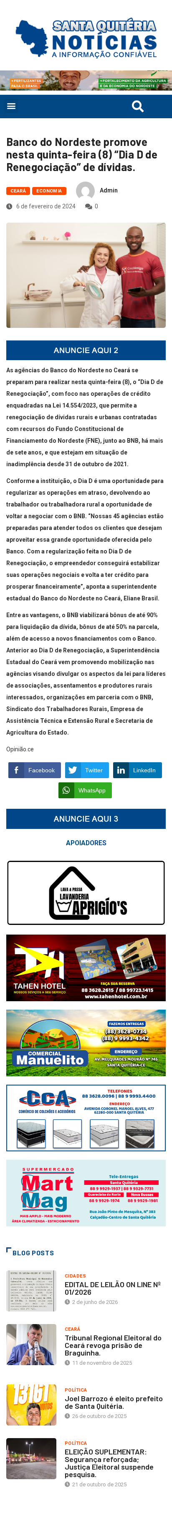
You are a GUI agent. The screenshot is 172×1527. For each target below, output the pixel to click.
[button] (11, 106)
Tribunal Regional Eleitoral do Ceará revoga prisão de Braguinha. (113, 1345)
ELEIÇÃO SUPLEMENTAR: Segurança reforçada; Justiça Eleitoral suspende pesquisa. (109, 1463)
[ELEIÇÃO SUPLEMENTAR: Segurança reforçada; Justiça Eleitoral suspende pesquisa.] (31, 1458)
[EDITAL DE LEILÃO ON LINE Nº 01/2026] (31, 1290)
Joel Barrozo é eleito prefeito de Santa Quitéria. (114, 1402)
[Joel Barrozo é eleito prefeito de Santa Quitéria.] (31, 1405)
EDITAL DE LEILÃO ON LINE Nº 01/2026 (113, 1288)
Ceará (18, 191)
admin (109, 190)
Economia (49, 191)
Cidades (75, 1276)
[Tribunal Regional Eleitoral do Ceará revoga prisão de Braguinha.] (31, 1344)
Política (76, 1390)
